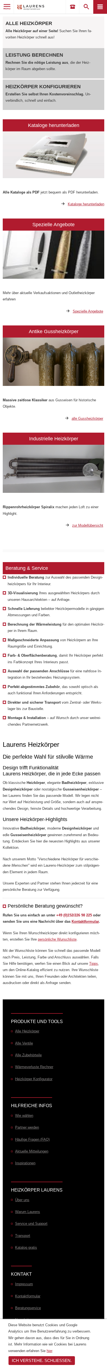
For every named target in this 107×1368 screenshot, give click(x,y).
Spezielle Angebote (88, 311)
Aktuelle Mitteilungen (31, 1151)
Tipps (93, 963)
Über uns (22, 1200)
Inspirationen (25, 1163)
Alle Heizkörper (28, 23)
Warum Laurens (27, 1212)
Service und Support (31, 1223)
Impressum (24, 1284)
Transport (22, 1236)
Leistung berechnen (34, 55)
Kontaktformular (85, 921)
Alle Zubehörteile (28, 1055)
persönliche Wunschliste (57, 939)
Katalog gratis (26, 1247)
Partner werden (27, 1127)
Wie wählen (24, 1115)
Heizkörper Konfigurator (33, 1079)
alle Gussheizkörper (87, 418)
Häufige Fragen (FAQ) (32, 1139)
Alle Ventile (24, 1043)
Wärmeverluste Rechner (34, 1067)
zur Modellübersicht (87, 525)
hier (49, 1351)
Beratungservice (28, 1308)
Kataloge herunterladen (86, 204)
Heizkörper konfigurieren (43, 86)
